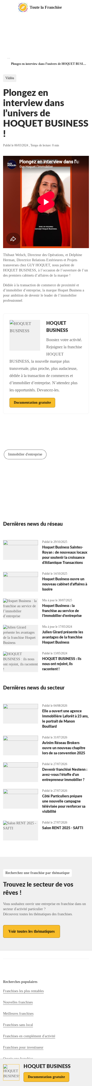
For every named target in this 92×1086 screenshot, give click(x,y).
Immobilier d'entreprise (25, 454)
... (8, 57)
